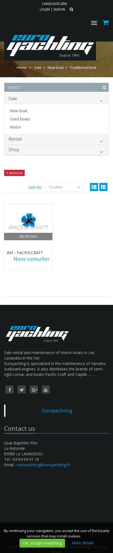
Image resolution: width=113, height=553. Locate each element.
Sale (13, 99)
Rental (15, 139)
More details (83, 542)
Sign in (59, 9)
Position (56, 187)
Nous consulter (31, 258)
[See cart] (106, 23)
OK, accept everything (42, 543)
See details (28, 236)
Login (45, 9)
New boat (18, 110)
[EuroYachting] (49, 32)
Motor (15, 127)
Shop (14, 150)
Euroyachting (57, 410)
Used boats (20, 118)
